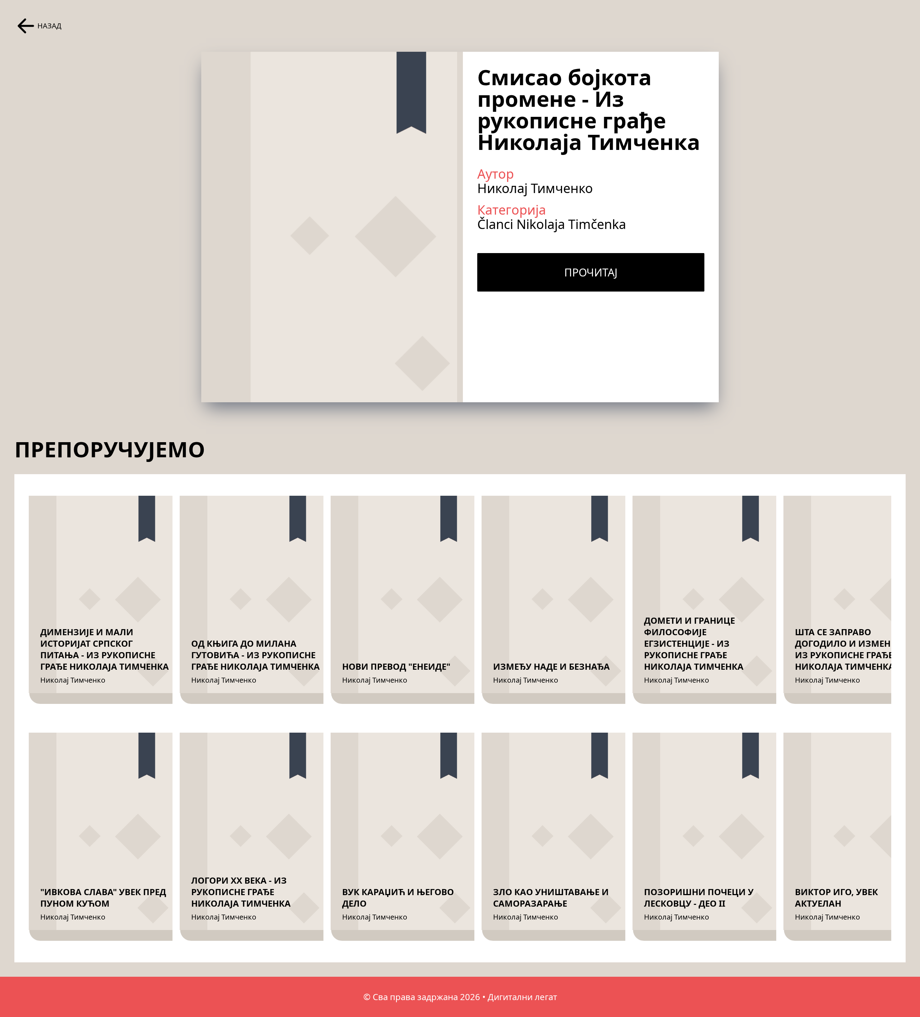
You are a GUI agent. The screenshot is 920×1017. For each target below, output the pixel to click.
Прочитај (590, 272)
